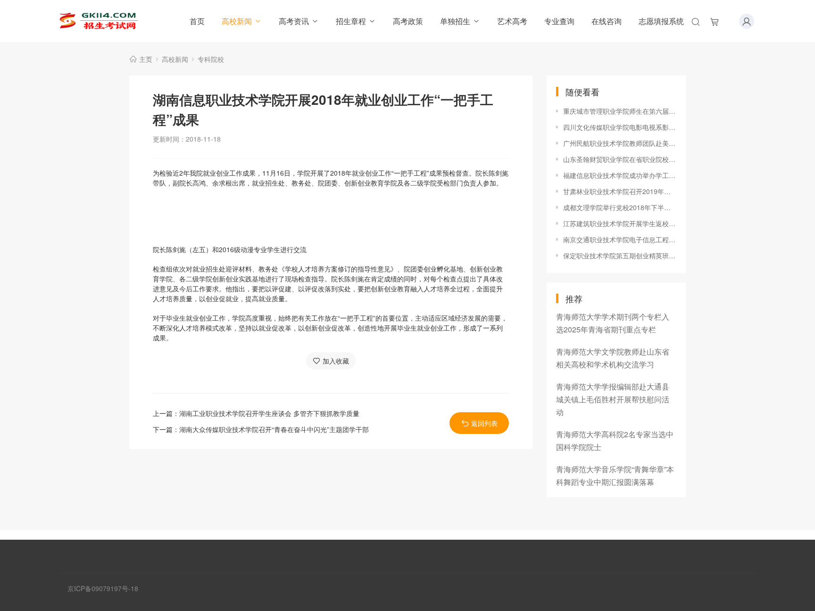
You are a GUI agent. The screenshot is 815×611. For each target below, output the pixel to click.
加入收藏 (336, 360)
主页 (145, 59)
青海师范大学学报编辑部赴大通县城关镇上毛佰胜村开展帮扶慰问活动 (612, 399)
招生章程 (351, 21)
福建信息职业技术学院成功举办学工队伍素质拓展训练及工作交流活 (619, 175)
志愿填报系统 (661, 21)
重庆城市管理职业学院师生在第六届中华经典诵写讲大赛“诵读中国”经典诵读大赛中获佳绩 (619, 111)
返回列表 (484, 423)
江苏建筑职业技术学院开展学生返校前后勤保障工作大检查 (619, 223)
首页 (197, 21)
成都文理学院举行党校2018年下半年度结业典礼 (619, 207)
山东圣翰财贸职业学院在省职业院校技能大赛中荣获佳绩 (619, 159)
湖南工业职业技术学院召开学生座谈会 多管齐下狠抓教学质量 (269, 413)
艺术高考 (512, 21)
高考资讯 (294, 21)
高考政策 (408, 21)
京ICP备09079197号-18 (102, 588)
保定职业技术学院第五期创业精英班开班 (619, 255)
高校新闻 (237, 21)
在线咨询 (606, 21)
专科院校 (211, 59)
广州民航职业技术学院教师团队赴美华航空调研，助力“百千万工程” (619, 143)
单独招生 (455, 21)
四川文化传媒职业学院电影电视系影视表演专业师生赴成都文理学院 (619, 127)
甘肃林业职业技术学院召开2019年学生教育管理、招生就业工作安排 (619, 191)
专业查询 (559, 21)
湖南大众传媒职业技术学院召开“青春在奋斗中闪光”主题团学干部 (274, 429)
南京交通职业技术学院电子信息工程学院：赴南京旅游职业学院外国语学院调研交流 (619, 239)
